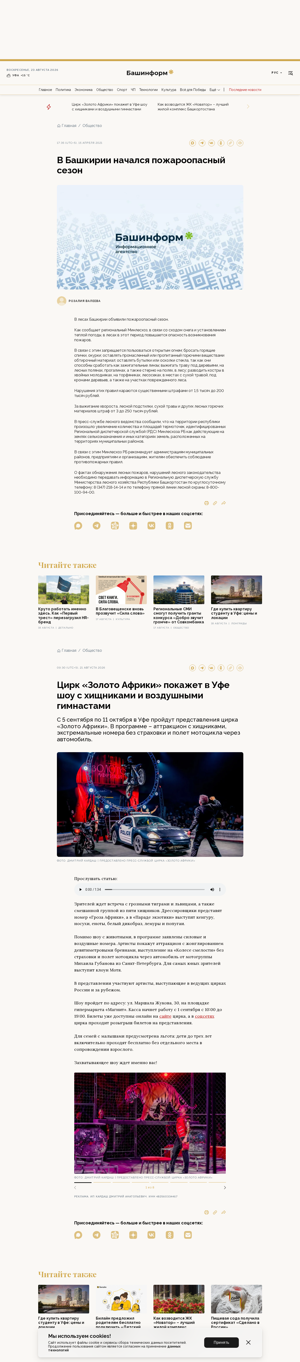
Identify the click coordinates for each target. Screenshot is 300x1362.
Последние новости (245, 90)
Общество (104, 90)
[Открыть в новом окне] (78, 526)
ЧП (133, 90)
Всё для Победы (193, 90)
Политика (63, 90)
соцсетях (204, 1016)
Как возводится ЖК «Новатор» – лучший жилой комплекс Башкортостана (193, 106)
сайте (165, 1016)
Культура (169, 90)
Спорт (122, 90)
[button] (223, 1187)
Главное (45, 90)
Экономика (83, 90)
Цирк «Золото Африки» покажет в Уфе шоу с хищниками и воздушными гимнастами (109, 106)
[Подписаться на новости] (188, 526)
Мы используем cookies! (79, 1336)
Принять (221, 1342)
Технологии (148, 90)
